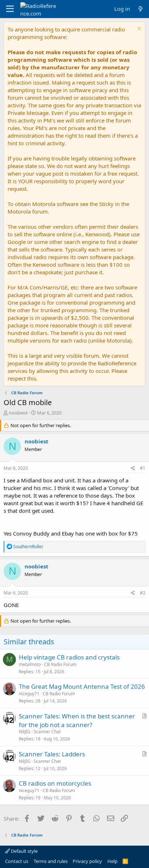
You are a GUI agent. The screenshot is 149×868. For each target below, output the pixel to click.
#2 (142, 593)
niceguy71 (29, 694)
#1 (142, 468)
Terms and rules (51, 861)
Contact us (16, 861)
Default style (24, 851)
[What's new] (140, 9)
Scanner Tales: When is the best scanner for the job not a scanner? (77, 720)
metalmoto (30, 664)
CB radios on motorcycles (55, 783)
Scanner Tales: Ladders (52, 754)
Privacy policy (87, 861)
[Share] (132, 468)
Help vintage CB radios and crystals (69, 657)
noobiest (18, 412)
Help (112, 861)
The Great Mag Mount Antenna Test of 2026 (82, 686)
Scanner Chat (47, 732)
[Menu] (9, 9)
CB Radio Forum (60, 664)
